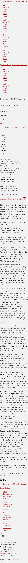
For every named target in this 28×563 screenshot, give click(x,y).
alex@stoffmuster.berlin (8, 554)
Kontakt (5, 16)
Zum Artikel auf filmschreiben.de (14, 484)
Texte (2, 123)
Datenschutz (7, 494)
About (5, 14)
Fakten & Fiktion (19, 128)
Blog (4, 5)
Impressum (7, 496)
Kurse (5, 11)
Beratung (6, 9)
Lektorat (6, 7)
